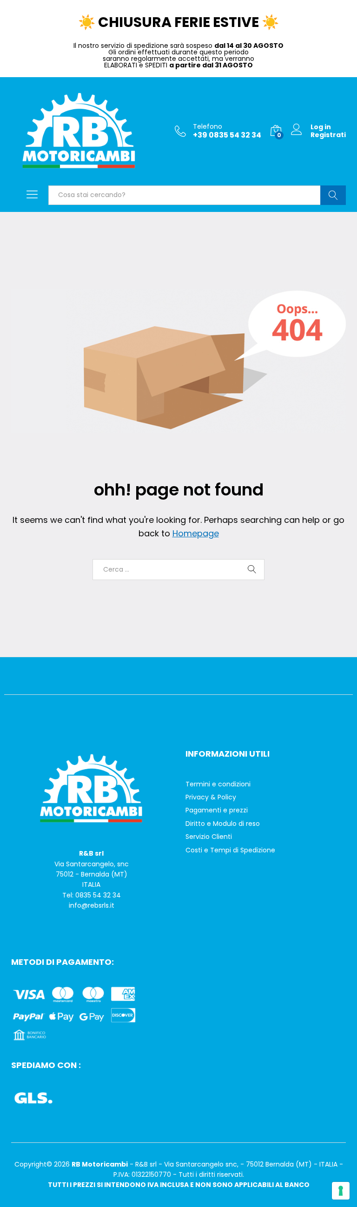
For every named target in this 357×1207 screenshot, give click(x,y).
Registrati (328, 135)
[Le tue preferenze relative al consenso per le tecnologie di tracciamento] (341, 1191)
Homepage (195, 533)
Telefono (207, 127)
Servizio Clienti (208, 836)
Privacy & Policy (210, 797)
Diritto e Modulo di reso (222, 823)
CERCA (333, 195)
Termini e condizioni (218, 784)
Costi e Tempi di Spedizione (230, 850)
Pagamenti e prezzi (216, 810)
